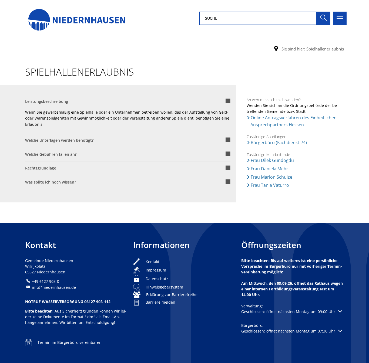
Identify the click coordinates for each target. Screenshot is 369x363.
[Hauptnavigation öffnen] (340, 18)
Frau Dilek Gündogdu (272, 160)
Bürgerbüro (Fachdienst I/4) (279, 142)
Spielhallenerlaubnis (325, 49)
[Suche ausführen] (323, 18)
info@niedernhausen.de (54, 287)
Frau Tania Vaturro (270, 185)
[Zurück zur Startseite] (76, 18)
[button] (291, 311)
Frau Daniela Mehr (269, 169)
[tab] (127, 103)
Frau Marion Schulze (271, 177)
